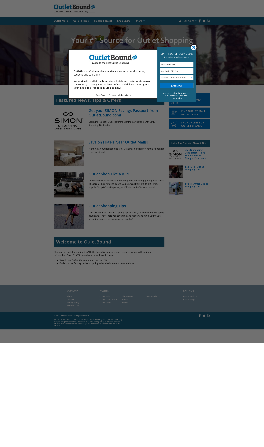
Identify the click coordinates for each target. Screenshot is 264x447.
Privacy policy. (176, 98)
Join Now (176, 85)
